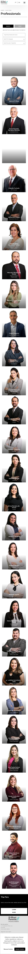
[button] (24, 2)
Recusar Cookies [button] (8, 949)
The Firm (5, 897)
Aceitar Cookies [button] (20, 949)
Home (2, 10)
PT (15, 2)
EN (19, 2)
